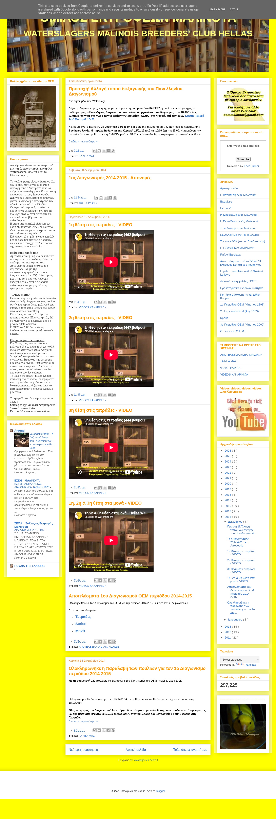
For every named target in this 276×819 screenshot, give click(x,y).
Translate (250, 664)
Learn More (217, 9)
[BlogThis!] (99, 151)
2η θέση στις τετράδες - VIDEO (100, 317)
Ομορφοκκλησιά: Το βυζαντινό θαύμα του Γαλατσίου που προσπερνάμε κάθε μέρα (41, 440)
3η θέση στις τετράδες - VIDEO (100, 410)
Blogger (160, 790)
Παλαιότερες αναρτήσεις (190, 749)
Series (80, 624)
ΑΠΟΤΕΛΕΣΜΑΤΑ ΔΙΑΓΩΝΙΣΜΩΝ (99, 646)
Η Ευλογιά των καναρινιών (237, 247)
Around (19, 430)
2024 (228, 461)
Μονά (80, 631)
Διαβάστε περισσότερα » (83, 141)
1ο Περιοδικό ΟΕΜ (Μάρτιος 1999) (242, 304)
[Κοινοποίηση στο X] (104, 151)
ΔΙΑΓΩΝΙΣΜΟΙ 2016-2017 (29, 530)
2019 (228, 489)
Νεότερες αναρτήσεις (84, 749)
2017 (228, 500)
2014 (228, 516)
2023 (228, 467)
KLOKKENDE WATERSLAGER (239, 234)
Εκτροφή (225, 208)
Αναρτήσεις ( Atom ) (146, 760)
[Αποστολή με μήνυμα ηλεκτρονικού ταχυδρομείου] (95, 151)
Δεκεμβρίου (235, 521)
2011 (228, 637)
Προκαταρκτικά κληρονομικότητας (241, 288)
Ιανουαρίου (235, 619)
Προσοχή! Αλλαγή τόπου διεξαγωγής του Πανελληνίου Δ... (241, 530)
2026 (228, 450)
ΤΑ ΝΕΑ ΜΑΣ (87, 156)
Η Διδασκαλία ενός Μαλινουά (238, 214)
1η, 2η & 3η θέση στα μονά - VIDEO (105, 503)
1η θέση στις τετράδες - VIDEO (100, 224)
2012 (228, 632)
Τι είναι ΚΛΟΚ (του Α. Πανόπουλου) (242, 241)
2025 (228, 456)
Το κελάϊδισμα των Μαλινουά (238, 228)
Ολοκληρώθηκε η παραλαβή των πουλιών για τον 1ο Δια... (241, 607)
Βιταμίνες (226, 201)
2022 (228, 472)
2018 (228, 494)
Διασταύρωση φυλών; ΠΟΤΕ (238, 281)
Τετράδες (83, 617)
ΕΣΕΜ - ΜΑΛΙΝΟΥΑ (27, 480)
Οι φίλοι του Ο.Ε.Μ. (232, 331)
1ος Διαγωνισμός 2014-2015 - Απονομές (110, 177)
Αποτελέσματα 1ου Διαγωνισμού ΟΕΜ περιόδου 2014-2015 (130, 595)
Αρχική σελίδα (136, 749)
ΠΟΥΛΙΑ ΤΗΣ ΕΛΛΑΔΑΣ (29, 566)
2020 (228, 483)
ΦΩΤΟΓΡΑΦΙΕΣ (88, 203)
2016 (228, 505)
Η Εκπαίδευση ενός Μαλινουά (239, 221)
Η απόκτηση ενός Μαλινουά (238, 194)
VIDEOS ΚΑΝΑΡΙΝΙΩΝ (92, 307)
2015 (228, 511)
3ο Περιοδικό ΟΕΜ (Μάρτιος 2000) (242, 324)
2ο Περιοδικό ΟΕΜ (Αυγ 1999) (239, 311)
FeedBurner (251, 166)
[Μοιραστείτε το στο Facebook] (108, 151)
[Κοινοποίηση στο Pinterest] (113, 151)
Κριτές (224, 317)
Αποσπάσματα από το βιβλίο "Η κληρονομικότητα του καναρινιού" (241, 263)
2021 (228, 478)
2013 (228, 626)
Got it (234, 9)
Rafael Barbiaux (230, 254)
